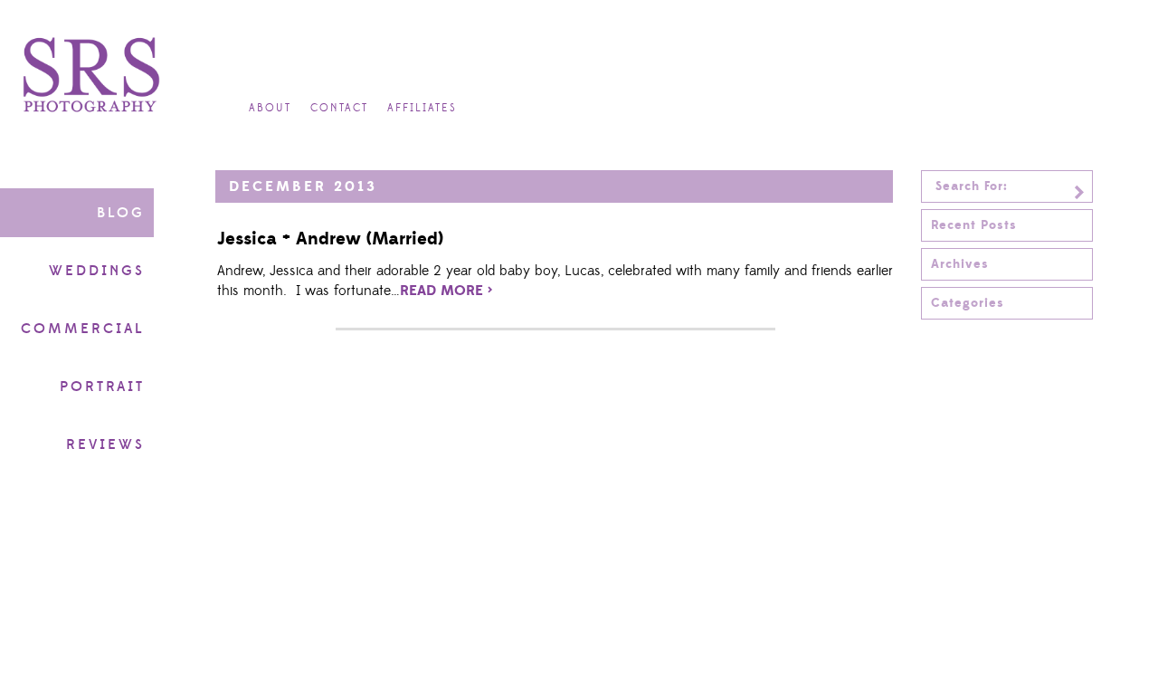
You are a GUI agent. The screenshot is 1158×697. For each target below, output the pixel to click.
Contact (339, 108)
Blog (121, 213)
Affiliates (422, 108)
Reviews (105, 444)
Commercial (83, 329)
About (270, 108)
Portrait (102, 386)
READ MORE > (446, 291)
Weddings (97, 271)
